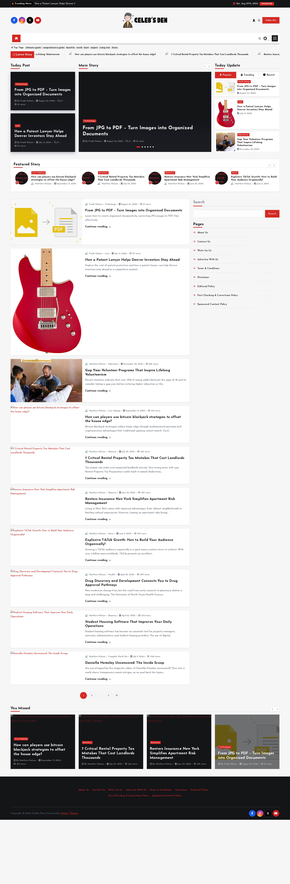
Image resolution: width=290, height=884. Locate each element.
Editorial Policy (206, 286)
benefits (70, 48)
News (233, 173)
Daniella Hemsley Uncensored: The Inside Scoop (124, 663)
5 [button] (150, 147)
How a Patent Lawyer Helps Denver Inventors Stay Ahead (132, 260)
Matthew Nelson (41, 184)
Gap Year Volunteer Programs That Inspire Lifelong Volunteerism (255, 142)
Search (199, 202)
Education (243, 135)
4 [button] (147, 147)
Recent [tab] (271, 75)
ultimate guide (33, 48)
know (86, 48)
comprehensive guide (53, 48)
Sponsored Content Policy (212, 304)
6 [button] (153, 147)
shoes (115, 48)
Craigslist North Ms (117, 656)
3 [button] (145, 147)
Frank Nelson (26, 101)
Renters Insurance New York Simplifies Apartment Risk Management (230, 54)
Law (18, 126)
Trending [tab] (249, 75)
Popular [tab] (227, 75)
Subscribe (271, 20)
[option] (145, 112)
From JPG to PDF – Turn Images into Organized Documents (133, 210)
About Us (202, 232)
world (79, 48)
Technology (21, 84)
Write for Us (204, 250)
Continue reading (96, 226)
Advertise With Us (207, 259)
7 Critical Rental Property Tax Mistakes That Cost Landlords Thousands (140, 54)
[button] (204, 66)
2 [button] (141, 147)
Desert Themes (69, 813)
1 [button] (137, 147)
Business (101, 173)
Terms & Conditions (208, 268)
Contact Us (203, 241)
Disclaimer (203, 277)
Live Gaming (37, 173)
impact (94, 48)
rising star (105, 48)
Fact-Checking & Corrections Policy (217, 295)
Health (111, 575)
